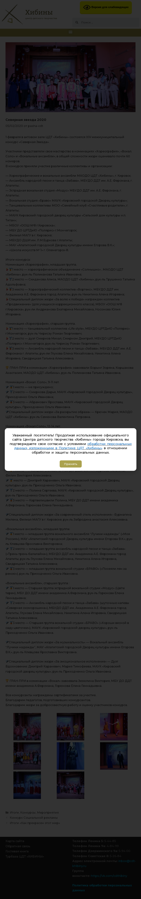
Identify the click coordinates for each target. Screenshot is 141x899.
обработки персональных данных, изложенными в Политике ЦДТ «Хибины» (73, 446)
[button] (70, 464)
